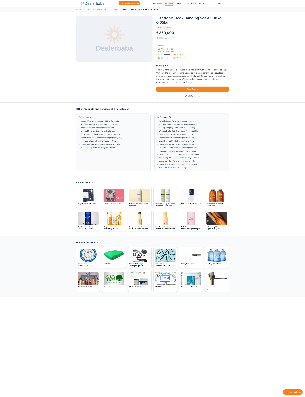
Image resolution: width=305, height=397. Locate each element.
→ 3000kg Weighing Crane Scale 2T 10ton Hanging (177, 128)
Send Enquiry (192, 89)
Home (78, 9)
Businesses (157, 3)
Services (179, 3)
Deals (201, 3)
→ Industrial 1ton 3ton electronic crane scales (96, 128)
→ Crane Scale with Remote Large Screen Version (176, 138)
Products (169, 3)
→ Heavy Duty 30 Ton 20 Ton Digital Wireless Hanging (178, 144)
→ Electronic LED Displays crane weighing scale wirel (178, 154)
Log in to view (178, 54)
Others (115, 9)
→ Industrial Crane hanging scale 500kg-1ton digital (99, 121)
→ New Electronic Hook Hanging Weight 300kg (175, 134)
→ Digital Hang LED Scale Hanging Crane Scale (175, 141)
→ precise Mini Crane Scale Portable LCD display (98, 131)
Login (220, 3)
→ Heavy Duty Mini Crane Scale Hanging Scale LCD (177, 164)
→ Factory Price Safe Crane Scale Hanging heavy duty (100, 138)
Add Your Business (130, 3)
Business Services (102, 9)
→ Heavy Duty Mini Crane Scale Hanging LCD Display (100, 144)
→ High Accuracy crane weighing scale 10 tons (97, 148)
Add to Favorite (194, 96)
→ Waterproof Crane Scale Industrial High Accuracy (177, 148)
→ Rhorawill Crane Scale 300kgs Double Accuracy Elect (179, 124)
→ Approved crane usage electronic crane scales (98, 124)
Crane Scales (167, 49)
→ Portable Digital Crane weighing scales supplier (176, 121)
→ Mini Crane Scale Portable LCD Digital (172, 168)
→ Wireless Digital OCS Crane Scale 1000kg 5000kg (177, 131)
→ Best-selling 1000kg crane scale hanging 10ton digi (178, 158)
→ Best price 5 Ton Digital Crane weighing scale (176, 161)
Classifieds (191, 3)
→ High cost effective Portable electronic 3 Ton (97, 141)
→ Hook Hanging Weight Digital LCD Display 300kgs (99, 134)
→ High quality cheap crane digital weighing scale (176, 151)
